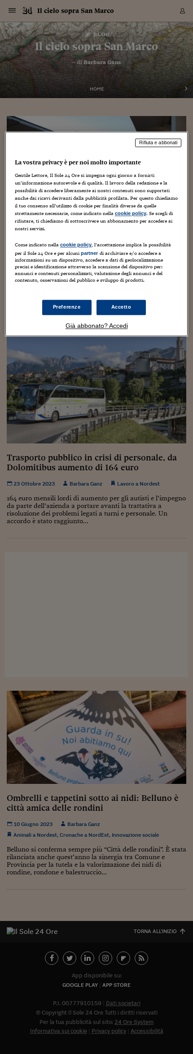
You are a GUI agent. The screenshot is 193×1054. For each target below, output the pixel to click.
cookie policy (130, 213)
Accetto (121, 307)
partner (89, 253)
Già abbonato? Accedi (97, 326)
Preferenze (67, 307)
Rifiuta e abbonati (158, 142)
